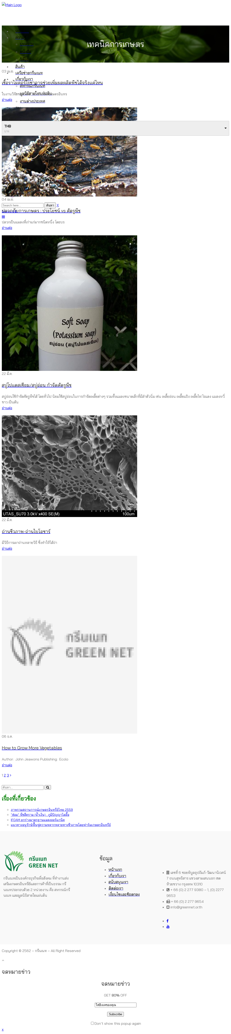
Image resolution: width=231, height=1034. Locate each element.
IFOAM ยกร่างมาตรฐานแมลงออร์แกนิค (38, 820)
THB (7, 126)
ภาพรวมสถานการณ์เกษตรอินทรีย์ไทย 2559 (42, 810)
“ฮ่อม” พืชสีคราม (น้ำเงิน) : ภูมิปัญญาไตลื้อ (40, 815)
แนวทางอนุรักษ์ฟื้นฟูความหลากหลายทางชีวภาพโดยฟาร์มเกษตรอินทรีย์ (61, 825)
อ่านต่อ (7, 99)
